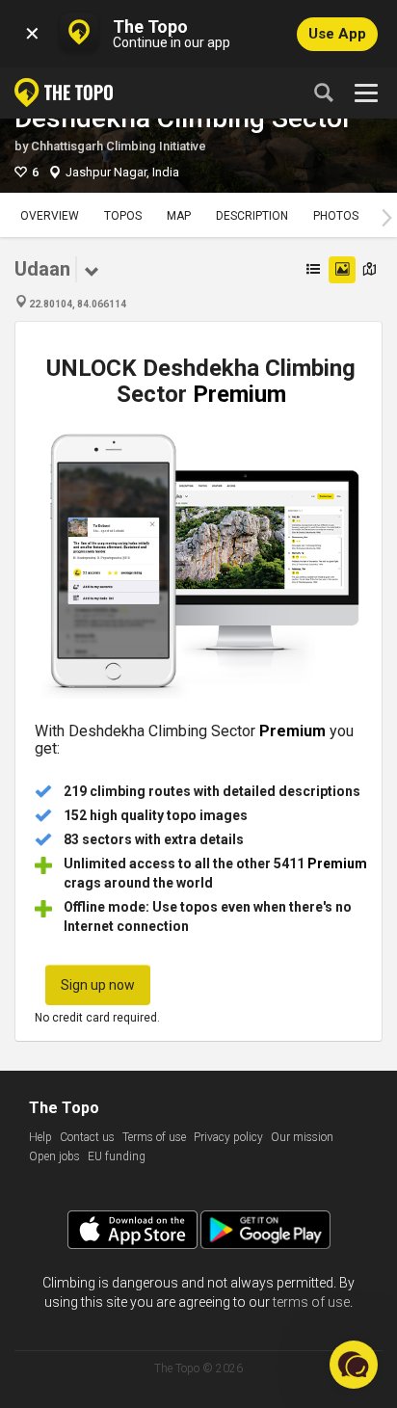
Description (252, 216)
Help (40, 1137)
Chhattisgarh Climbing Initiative (118, 146)
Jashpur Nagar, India (122, 172)
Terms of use (154, 1137)
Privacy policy (228, 1137)
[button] (354, 1365)
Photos (335, 216)
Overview (49, 216)
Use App (337, 33)
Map (179, 216)
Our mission (302, 1137)
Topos (123, 216)
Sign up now (98, 985)
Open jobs (54, 1156)
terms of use (311, 1302)
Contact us (87, 1137)
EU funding (117, 1156)
